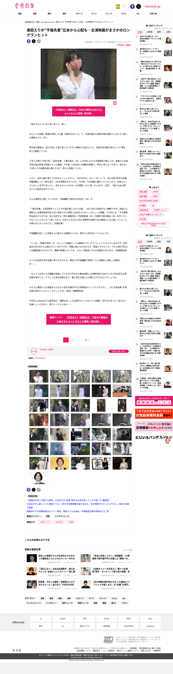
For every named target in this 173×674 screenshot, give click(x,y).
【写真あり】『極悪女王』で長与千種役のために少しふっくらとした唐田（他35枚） (78, 111)
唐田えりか (45, 522)
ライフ (94, 13)
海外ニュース (67, 603)
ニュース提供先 (108, 650)
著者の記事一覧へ (118, 351)
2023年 (143, 219)
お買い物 (153, 13)
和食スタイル (85, 626)
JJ (41, 618)
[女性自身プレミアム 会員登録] (118, 6)
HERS (128, 618)
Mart (150, 618)
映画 (71, 522)
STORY (106, 618)
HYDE (156, 191)
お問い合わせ (146, 650)
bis (63, 626)
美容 (95, 603)
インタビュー (51, 603)
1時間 (140, 31)
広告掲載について (83, 650)
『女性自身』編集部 (123, 45)
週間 (159, 31)
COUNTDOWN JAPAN (149, 200)
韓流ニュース (83, 603)
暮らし (114, 603)
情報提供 (157, 650)
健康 (104, 603)
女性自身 (106, 626)
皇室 (34, 13)
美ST (41, 626)
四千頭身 (143, 196)
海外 (64, 13)
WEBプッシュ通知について (127, 650)
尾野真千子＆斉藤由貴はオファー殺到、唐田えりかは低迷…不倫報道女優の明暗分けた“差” (68, 511)
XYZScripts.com (99, 660)
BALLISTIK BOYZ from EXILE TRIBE (154, 224)
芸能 (20, 13)
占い (138, 13)
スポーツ (79, 13)
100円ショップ (161, 210)
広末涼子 (59, 522)
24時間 (149, 31)
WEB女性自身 (40, 358)
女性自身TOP (30, 22)
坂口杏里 (143, 191)
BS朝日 (143, 205)
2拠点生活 (144, 210)
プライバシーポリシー (119, 648)
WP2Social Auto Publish (77, 660)
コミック (108, 13)
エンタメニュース (47, 22)
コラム (123, 13)
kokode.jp (150, 626)
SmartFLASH (128, 626)
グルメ (124, 603)
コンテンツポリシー (100, 648)
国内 (49, 13)
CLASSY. (63, 618)
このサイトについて (81, 648)
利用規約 (133, 648)
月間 (168, 31)
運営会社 (96, 650)
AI (153, 205)
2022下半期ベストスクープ (151, 214)
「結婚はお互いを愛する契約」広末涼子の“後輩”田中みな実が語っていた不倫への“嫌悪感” (68, 500)
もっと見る (128, 550)
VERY (85, 618)
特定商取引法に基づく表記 (150, 648)
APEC (156, 196)
